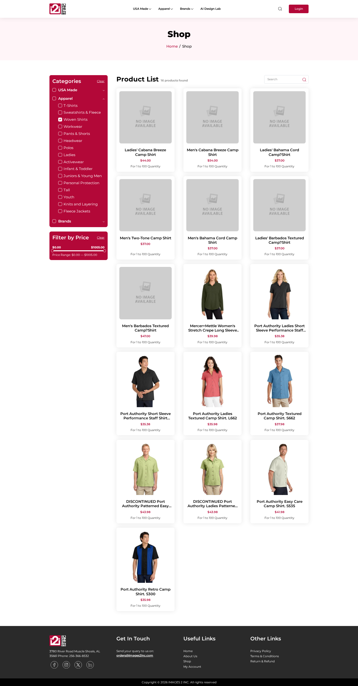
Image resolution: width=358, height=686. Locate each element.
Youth (69, 197)
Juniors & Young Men (83, 175)
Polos (68, 147)
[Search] (280, 9)
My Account (192, 666)
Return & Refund (262, 661)
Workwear (73, 126)
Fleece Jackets (77, 211)
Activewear (74, 162)
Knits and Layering (81, 204)
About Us (190, 656)
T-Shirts (70, 105)
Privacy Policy (260, 651)
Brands (185, 8)
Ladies (69, 154)
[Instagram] (66, 664)
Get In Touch (133, 638)
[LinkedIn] (90, 664)
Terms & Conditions (264, 656)
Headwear (73, 140)
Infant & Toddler (78, 168)
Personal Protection (81, 183)
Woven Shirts (75, 119)
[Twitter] (78, 664)
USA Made (141, 8)
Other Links (265, 638)
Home (172, 46)
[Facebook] (54, 664)
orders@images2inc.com (134, 655)
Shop (187, 661)
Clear (100, 81)
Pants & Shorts (77, 133)
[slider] (52, 250)
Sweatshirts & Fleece (82, 112)
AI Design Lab (210, 8)
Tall (67, 190)
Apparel (164, 8)
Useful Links (199, 638)
